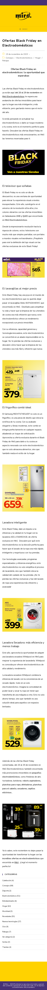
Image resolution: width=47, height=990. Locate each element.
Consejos (10, 57)
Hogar (38, 57)
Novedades (6, 916)
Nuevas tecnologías (9, 921)
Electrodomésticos (24, 57)
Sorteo (5, 942)
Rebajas (5, 60)
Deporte (5, 891)
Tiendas (5, 947)
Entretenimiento (8, 901)
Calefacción (6, 880)
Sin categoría (7, 937)
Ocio (4, 926)
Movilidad (6, 911)
